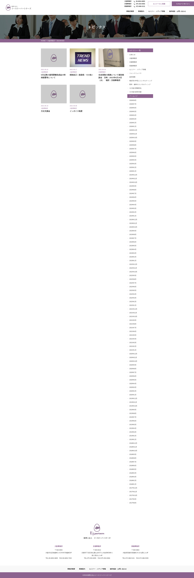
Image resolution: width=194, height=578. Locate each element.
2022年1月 (132, 305)
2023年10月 (133, 227)
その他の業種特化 (135, 88)
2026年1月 (132, 126)
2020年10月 (133, 361)
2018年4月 (132, 473)
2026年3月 (132, 119)
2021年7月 (132, 327)
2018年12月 (133, 443)
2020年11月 (133, 357)
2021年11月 (133, 313)
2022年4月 (132, 294)
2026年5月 (132, 111)
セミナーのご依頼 (159, 4)
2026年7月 (132, 104)
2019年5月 (132, 424)
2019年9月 (132, 409)
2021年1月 (132, 350)
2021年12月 (133, 309)
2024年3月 (132, 208)
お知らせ (132, 54)
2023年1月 (132, 260)
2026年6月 (132, 108)
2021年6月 (132, 331)
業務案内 (141, 11)
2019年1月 (132, 439)
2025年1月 (132, 171)
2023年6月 (132, 242)
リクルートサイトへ (183, 4)
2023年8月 (132, 234)
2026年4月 (132, 115)
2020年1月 (132, 395)
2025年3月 (132, 163)
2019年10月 (133, 406)
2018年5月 (132, 469)
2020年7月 (132, 372)
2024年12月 (133, 175)
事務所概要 (71, 569)
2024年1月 (132, 216)
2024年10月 (133, 182)
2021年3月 (132, 342)
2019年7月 (132, 417)
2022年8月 (132, 279)
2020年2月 (132, 391)
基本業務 (132, 77)
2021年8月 (132, 324)
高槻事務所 (133, 66)
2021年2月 (132, 346)
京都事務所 (133, 62)
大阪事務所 (51, 41)
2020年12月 (133, 354)
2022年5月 (132, 290)
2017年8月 (132, 503)
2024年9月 (132, 186)
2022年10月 (133, 272)
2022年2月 (132, 301)
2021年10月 (133, 316)
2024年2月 (132, 212)
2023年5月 (132, 245)
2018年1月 (132, 484)
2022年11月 (133, 268)
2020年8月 (132, 368)
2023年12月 (133, 219)
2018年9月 (132, 454)
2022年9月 (132, 275)
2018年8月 (132, 458)
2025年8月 (132, 145)
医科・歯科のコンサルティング (140, 84)
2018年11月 (133, 447)
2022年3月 (132, 298)
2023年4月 (132, 249)
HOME (43, 41)
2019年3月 (132, 432)
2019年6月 (132, 421)
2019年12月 (133, 398)
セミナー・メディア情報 (156, 11)
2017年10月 (133, 495)
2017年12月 (133, 488)
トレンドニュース (135, 73)
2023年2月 (132, 257)
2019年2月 (132, 436)
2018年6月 (132, 465)
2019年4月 (132, 428)
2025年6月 (132, 152)
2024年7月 (132, 193)
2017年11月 (133, 491)
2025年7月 (132, 149)
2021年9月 (132, 320)
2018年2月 (132, 480)
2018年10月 (133, 450)
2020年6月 (132, 376)
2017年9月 (132, 499)
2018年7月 (132, 462)
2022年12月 (133, 264)
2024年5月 (132, 201)
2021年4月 (132, 339)
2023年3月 (132, 253)
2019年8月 (132, 413)
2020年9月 (132, 365)
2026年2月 (132, 122)
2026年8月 (132, 100)
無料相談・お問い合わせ (177, 11)
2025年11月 (133, 134)
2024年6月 (132, 197)
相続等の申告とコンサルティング (140, 80)
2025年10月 (133, 137)
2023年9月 (132, 231)
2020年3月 (132, 387)
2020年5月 (132, 380)
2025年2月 (132, 167)
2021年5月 (132, 335)
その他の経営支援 (135, 92)
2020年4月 (132, 383)
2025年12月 (133, 130)
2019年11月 (133, 402)
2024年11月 (133, 178)
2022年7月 (132, 283)
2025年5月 (132, 156)
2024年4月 (132, 204)
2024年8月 (132, 190)
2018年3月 (132, 477)
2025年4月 (132, 160)
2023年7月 (132, 238)
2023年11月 (133, 223)
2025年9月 (132, 141)
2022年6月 (132, 286)
